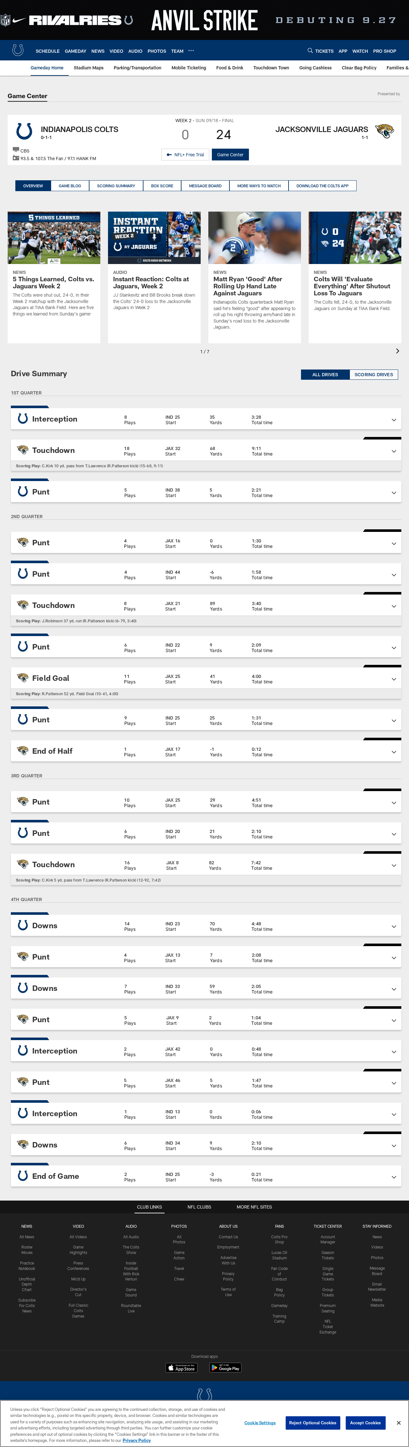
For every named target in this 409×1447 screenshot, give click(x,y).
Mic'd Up (78, 1279)
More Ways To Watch (259, 185)
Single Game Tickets (328, 1273)
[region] (204, 1423)
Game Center (230, 154)
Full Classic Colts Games (78, 1310)
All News (26, 1236)
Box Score (162, 185)
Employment (228, 1247)
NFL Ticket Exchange (328, 1326)
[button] (206, 418)
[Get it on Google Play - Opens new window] (225, 1371)
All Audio (131, 1236)
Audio (131, 1226)
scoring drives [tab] (374, 374)
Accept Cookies (365, 1422)
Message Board (205, 185)
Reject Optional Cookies (313, 1422)
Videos (377, 1247)
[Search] (310, 50)
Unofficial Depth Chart (27, 1284)
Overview (33, 185)
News (26, 1226)
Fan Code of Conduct (279, 1273)
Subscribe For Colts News (26, 1305)
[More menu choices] (191, 50)
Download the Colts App (323, 185)
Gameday (279, 1305)
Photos (179, 1226)
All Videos (78, 1236)
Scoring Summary (116, 185)
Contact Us (228, 1236)
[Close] (399, 1423)
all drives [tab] (325, 374)
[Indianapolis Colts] (204, 1397)
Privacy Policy (137, 1440)
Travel (179, 1268)
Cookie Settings (260, 1422)
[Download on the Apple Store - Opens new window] (181, 1368)
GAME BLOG (70, 185)
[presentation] (398, 351)
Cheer (179, 1279)
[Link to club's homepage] (18, 50)
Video (78, 1226)
